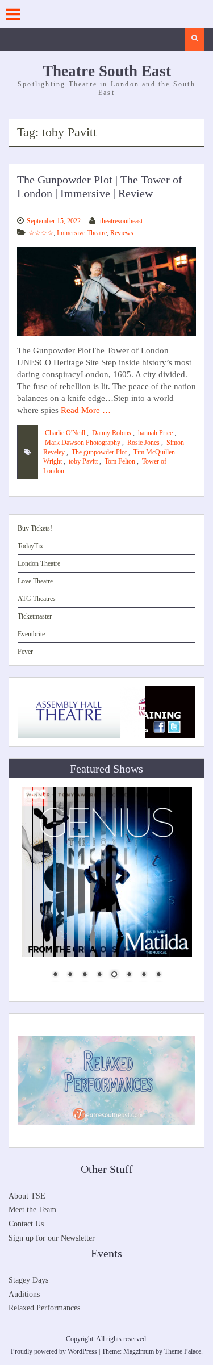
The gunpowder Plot (99, 452)
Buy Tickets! (35, 528)
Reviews (121, 233)
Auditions (24, 1294)
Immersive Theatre (82, 233)
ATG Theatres (37, 599)
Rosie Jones (143, 442)
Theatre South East (107, 71)
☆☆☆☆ (40, 233)
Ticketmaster (35, 616)
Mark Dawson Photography (82, 442)
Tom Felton (120, 461)
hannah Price (155, 433)
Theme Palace (182, 1351)
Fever (25, 652)
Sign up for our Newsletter (52, 1238)
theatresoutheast (121, 221)
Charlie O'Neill (65, 433)
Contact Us (26, 1224)
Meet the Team (32, 1209)
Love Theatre (35, 581)
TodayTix (30, 546)
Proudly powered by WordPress (54, 1351)
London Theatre (39, 563)
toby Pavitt (83, 461)
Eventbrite (31, 634)
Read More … (86, 410)
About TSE (27, 1196)
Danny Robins (111, 433)
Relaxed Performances (44, 1308)
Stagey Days (28, 1280)
